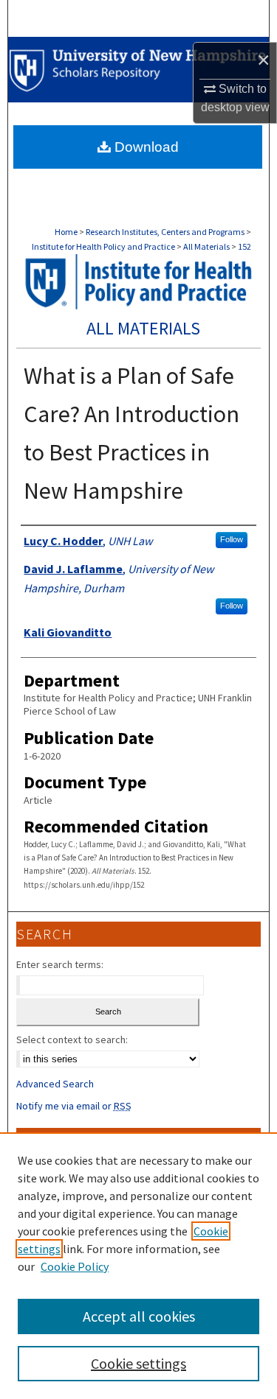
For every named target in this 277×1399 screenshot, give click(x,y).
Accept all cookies (139, 1316)
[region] (138, 1265)
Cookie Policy (75, 1266)
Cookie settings (138, 1363)
